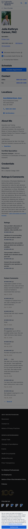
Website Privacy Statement (15, 524)
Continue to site (14, 527)
